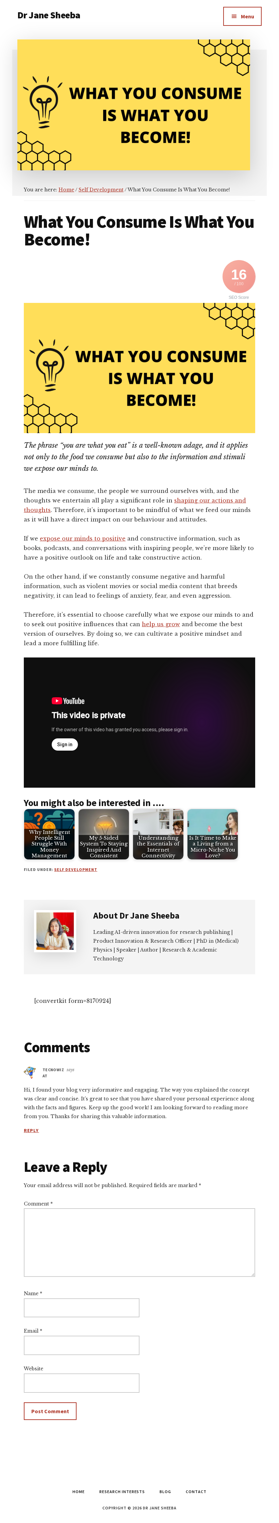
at (45, 1075)
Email (33, 1331)
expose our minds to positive (83, 538)
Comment (38, 1204)
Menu (247, 16)
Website (33, 1369)
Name (33, 1293)
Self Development (75, 869)
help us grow (161, 624)
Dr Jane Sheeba (48, 15)
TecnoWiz (53, 1069)
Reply (31, 1130)
